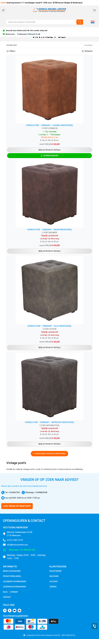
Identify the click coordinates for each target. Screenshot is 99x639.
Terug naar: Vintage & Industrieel (50, 454)
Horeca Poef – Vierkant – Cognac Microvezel (49, 125)
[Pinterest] (19, 610)
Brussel (32, 34)
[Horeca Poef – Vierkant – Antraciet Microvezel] (49, 386)
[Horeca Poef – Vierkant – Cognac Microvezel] (49, 89)
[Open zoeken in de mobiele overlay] (44, 22)
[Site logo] (49, 10)
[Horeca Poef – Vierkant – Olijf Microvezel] (49, 290)
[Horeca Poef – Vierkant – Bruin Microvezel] (49, 194)
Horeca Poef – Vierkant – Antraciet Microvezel (49, 422)
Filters (12, 51)
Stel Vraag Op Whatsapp (17, 506)
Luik (38, 34)
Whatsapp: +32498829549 (36, 492)
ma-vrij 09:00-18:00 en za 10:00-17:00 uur (22, 498)
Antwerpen (23, 34)
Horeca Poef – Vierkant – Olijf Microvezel (49, 326)
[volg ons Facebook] (9, 610)
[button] (92, 22)
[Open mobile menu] (3, 10)
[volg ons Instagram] (5, 610)
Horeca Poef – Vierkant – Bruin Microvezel (49, 229)
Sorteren (89, 51)
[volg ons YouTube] (14, 610)
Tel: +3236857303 (12, 492)
